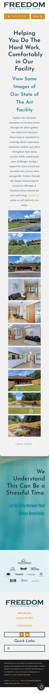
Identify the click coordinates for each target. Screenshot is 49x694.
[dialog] (25, 347)
